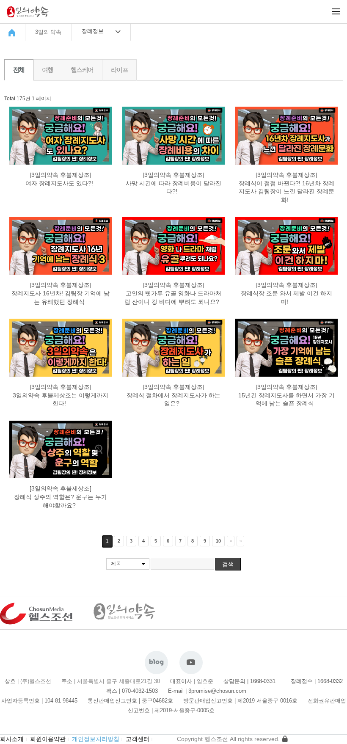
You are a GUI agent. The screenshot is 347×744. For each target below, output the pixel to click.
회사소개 (12, 739)
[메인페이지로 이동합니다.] (12, 32)
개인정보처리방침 (95, 739)
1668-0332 (330, 681)
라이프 (119, 69)
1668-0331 (265, 681)
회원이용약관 (48, 739)
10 (218, 540)
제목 (116, 564)
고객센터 (137, 739)
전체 (19, 69)
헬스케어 (82, 69)
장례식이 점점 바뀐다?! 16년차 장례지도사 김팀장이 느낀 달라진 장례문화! (286, 191)
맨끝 (240, 541)
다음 (230, 541)
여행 (47, 69)
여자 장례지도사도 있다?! (60, 183)
